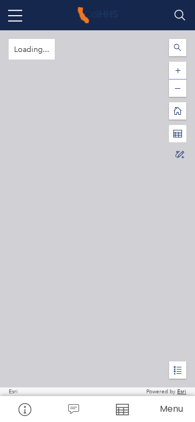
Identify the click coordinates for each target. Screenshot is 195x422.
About (24, 409)
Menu (171, 409)
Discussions (73, 409)
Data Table (122, 409)
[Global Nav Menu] (15, 15)
